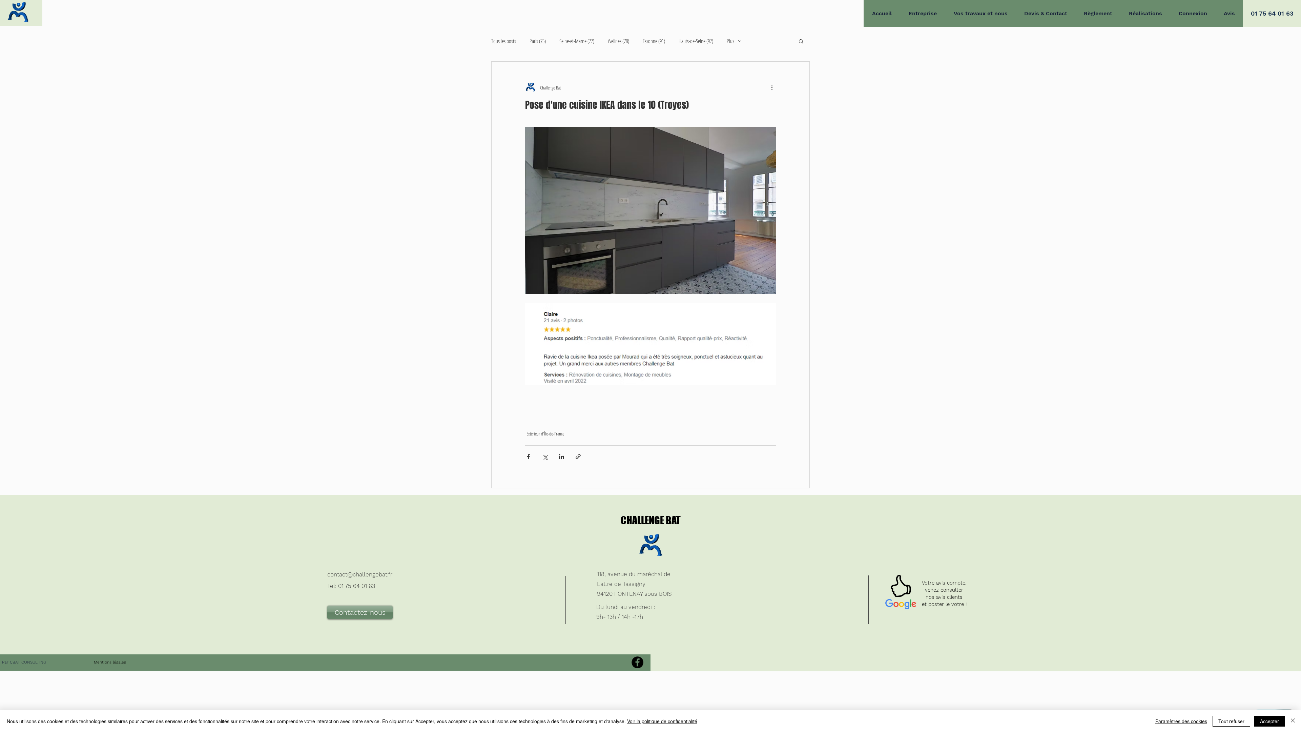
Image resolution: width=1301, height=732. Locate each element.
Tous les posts (503, 41)
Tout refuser (1231, 721)
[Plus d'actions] (772, 87)
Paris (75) (538, 41)
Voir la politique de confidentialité (662, 721)
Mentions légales (110, 662)
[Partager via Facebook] (528, 456)
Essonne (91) (654, 41)
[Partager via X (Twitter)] (545, 456)
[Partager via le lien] (578, 456)
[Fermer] (1293, 721)
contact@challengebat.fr (359, 574)
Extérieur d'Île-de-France (545, 433)
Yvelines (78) (618, 41)
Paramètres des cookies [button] (1181, 721)
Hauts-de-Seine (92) (696, 41)
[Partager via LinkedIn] (561, 456)
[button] (801, 41)
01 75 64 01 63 (356, 586)
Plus (730, 41)
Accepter (1269, 721)
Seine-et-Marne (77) (576, 41)
